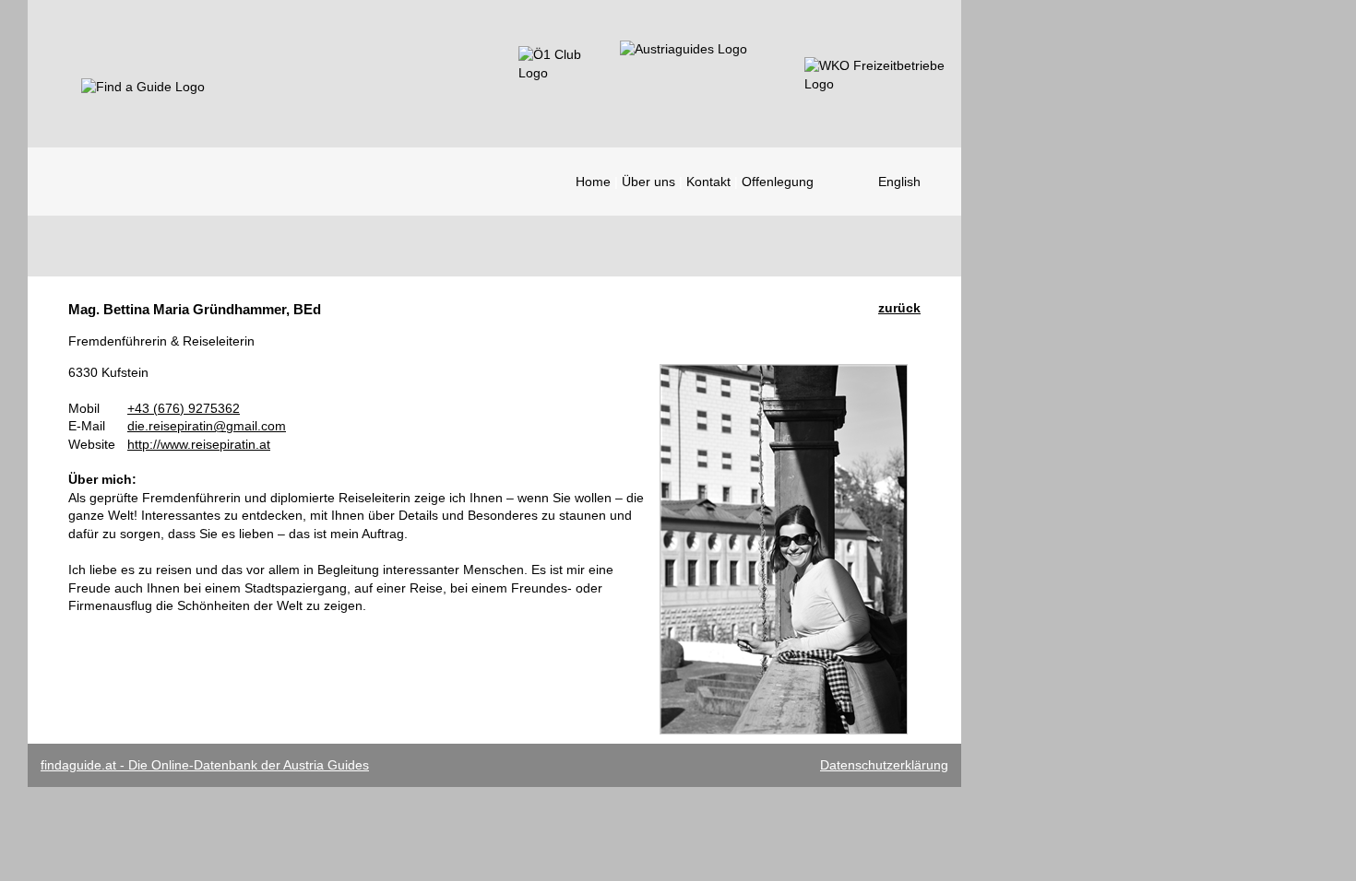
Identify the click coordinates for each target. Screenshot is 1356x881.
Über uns (648, 181)
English (899, 181)
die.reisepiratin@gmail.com (206, 425)
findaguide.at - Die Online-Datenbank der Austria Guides (205, 765)
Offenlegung (778, 181)
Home (593, 181)
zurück (899, 307)
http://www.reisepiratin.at (198, 444)
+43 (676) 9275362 (183, 408)
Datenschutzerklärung (884, 765)
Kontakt (708, 181)
